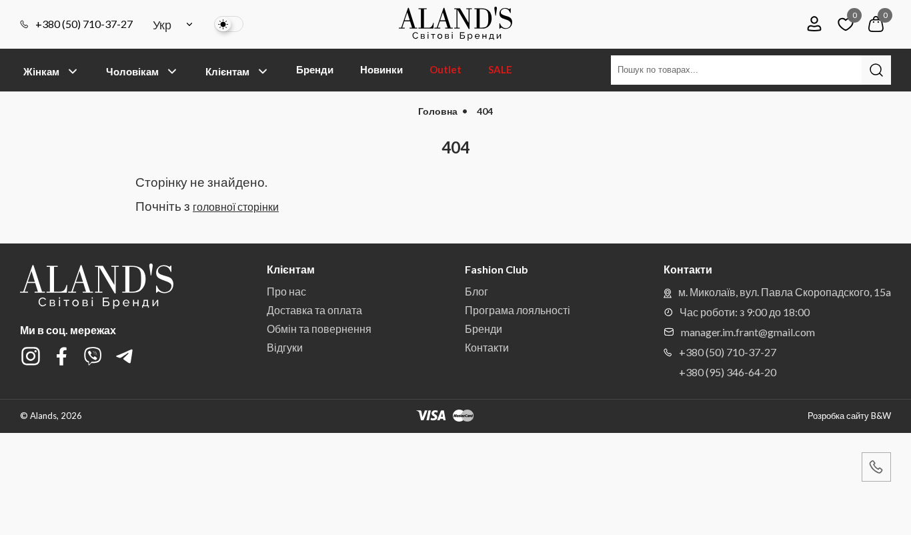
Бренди (314, 69)
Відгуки (285, 347)
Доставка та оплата (314, 310)
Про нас (286, 291)
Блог (476, 291)
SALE (500, 69)
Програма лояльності (517, 310)
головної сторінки (236, 206)
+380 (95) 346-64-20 (727, 372)
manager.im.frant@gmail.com (748, 332)
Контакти (487, 347)
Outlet (445, 69)
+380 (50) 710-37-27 (84, 24)
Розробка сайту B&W (849, 416)
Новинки (381, 69)
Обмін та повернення (319, 328)
